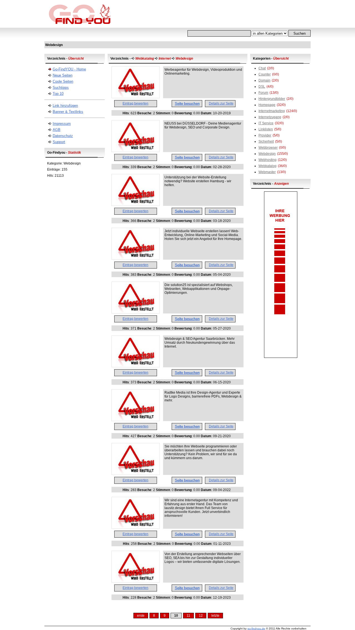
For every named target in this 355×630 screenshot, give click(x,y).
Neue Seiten (62, 75)
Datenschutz (63, 136)
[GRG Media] (135, 366)
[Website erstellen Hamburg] (135, 204)
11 (188, 616)
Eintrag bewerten (135, 103)
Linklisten (265, 129)
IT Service (265, 123)
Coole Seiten (63, 81)
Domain (264, 80)
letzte (215, 616)
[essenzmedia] (135, 151)
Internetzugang (269, 117)
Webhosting (267, 160)
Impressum (62, 124)
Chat (262, 68)
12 (201, 616)
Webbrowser (268, 148)
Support (59, 142)
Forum (263, 93)
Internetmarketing (271, 111)
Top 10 (58, 94)
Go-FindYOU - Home (69, 69)
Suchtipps (61, 87)
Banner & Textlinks (68, 112)
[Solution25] (135, 312)
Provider (264, 135)
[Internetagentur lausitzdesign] (135, 527)
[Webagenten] (135, 581)
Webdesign (267, 154)
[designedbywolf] (135, 473)
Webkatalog (267, 166)
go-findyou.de (256, 628)
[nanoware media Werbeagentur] (135, 97)
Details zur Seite (221, 103)
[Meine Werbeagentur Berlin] (135, 420)
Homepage (266, 105)
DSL (261, 86)
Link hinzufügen (65, 105)
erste (140, 616)
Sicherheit (266, 141)
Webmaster (267, 172)
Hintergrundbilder (271, 99)
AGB (56, 130)
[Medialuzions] (135, 258)
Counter (264, 74)
